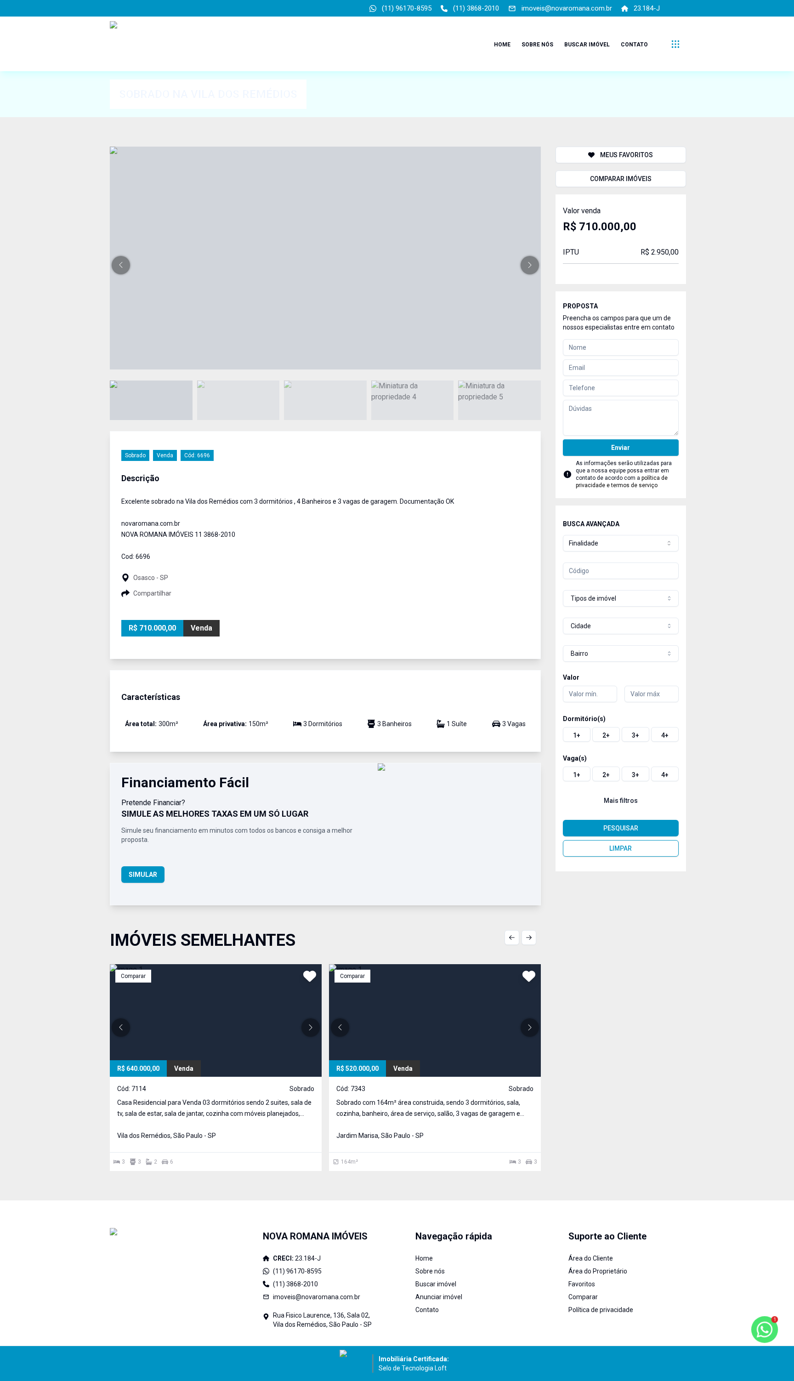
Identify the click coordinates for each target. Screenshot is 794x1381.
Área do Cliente (590, 1258)
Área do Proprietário (597, 1271)
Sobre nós (537, 44)
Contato (634, 44)
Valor (571, 677)
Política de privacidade (600, 1309)
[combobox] (621, 543)
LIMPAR (620, 848)
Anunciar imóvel (438, 1297)
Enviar (620, 447)
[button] (121, 265)
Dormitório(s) (584, 718)
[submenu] (675, 44)
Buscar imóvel (587, 44)
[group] (621, 734)
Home (502, 44)
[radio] (576, 734)
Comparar (583, 1297)
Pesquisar (620, 828)
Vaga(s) (575, 758)
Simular (143, 874)
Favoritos (581, 1284)
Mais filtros (621, 800)
